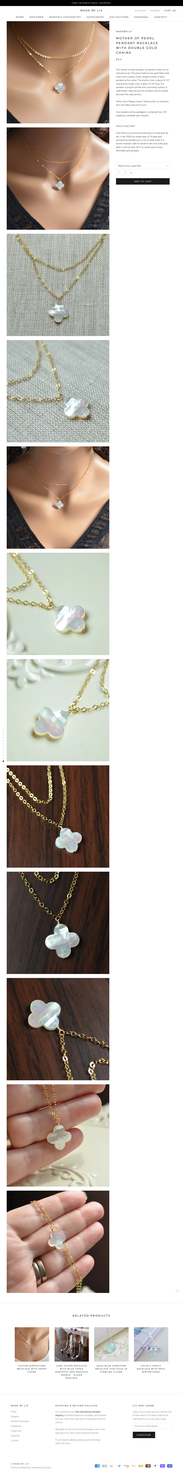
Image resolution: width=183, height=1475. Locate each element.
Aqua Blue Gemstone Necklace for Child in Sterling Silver (111, 1369)
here (77, 1419)
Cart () (170, 10)
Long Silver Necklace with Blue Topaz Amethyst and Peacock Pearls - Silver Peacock (71, 1372)
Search (155, 10)
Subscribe (144, 1435)
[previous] (8, 1352)
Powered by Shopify (41, 1467)
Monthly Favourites (65, 17)
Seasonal (141, 17)
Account (141, 10)
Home (20, 17)
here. (164, 1419)
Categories (95, 17)
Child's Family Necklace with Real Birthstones (151, 1369)
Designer (37, 17)
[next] (175, 1352)
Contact (160, 17)
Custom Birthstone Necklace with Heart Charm (32, 1369)
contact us (81, 1440)
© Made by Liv (20, 1464)
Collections (119, 17)
